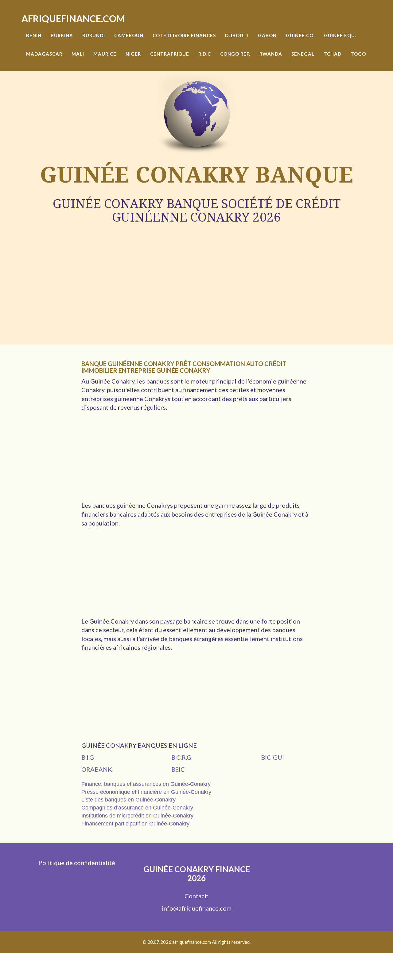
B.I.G (87, 757)
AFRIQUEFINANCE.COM (73, 18)
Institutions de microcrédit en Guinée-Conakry (137, 816)
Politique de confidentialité (76, 862)
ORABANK (96, 769)
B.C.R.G (181, 757)
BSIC (178, 769)
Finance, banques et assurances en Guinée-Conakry (146, 784)
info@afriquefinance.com (197, 908)
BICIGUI (272, 757)
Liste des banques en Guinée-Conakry (128, 800)
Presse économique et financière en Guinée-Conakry (146, 792)
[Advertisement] (196, 271)
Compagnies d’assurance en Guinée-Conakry (137, 808)
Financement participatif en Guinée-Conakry (135, 824)
